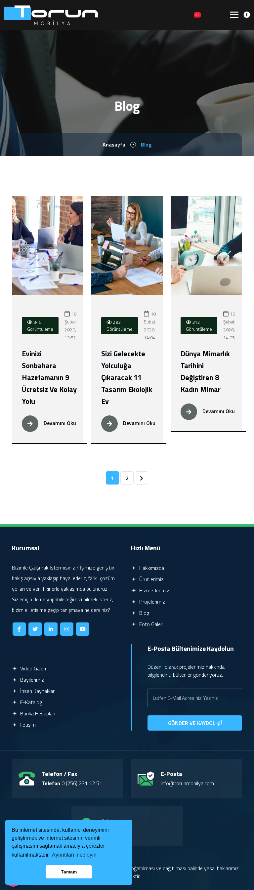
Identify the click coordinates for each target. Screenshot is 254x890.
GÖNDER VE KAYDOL (192, 723)
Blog (143, 613)
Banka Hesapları (37, 713)
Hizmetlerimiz (153, 590)
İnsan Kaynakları (37, 691)
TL (186, 15)
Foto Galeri (150, 624)
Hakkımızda (151, 568)
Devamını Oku (59, 423)
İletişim (27, 725)
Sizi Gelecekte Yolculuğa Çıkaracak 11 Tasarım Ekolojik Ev (126, 377)
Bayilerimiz (31, 680)
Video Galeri (32, 668)
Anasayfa (114, 144)
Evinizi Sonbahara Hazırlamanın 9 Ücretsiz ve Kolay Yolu (49, 377)
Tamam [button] (69, 871)
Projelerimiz (151, 602)
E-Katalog (30, 702)
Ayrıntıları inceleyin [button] (74, 855)
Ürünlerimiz (151, 579)
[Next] (141, 478)
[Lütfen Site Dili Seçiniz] (197, 15)
